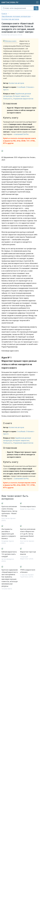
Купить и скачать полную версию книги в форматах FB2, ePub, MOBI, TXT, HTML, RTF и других (19, 140)
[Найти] (36, 8)
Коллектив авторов (16, 83)
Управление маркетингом (23, 99)
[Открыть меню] (36, 2)
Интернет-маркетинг (21, 96)
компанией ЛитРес (21, 134)
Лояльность (7, 99)
